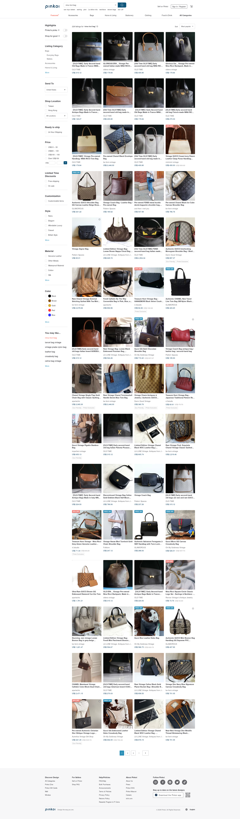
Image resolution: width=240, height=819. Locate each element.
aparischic (107, 304)
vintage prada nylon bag (55, 347)
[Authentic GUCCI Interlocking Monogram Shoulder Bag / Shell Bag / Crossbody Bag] (180, 232)
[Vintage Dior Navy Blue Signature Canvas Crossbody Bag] (180, 667)
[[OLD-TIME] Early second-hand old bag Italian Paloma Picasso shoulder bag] (118, 428)
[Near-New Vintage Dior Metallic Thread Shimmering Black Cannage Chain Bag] (180, 714)
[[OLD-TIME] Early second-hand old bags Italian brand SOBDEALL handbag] (87, 332)
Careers (129, 795)
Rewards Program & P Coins (109, 802)
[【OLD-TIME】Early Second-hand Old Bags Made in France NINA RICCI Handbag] (87, 47)
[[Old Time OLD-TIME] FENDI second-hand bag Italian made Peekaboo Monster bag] (149, 232)
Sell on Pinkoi (163, 6)
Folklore (106, 547)
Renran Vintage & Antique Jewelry (179, 597)
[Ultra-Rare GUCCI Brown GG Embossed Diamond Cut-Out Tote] (87, 575)
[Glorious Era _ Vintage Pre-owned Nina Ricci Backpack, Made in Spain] (180, 47)
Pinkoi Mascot (131, 791)
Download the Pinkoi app (169, 795)
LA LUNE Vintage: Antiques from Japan (118, 254)
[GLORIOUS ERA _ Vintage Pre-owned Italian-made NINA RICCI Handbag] (118, 47)
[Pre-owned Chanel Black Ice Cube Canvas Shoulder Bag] (180, 186)
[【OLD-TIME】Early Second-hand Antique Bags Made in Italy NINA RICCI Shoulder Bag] (87, 478)
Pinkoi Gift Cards (51, 788)
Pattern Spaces (109, 208)
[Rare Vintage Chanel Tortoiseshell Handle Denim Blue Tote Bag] (118, 378)
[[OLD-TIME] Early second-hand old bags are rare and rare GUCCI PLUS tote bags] (180, 478)
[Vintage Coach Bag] (149, 478)
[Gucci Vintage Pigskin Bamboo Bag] (87, 428)
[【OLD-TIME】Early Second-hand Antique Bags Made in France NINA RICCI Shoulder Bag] (87, 93)
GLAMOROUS (77, 208)
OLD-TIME (76, 69)
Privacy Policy (104, 795)
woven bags (112, 9)
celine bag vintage (53, 360)
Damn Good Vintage (174, 254)
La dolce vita (93, 9)
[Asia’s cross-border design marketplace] (52, 6)
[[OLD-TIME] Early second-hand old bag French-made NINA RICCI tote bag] (180, 93)
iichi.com (129, 798)
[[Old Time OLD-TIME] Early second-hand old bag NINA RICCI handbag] (149, 47)
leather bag (50, 351)
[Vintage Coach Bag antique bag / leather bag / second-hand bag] (180, 332)
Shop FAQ (76, 784)
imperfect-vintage (79, 451)
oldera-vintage (109, 69)
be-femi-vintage (109, 162)
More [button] (47, 72)
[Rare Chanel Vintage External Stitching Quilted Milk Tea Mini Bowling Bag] (87, 282)
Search (122, 5)
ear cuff (120, 9)
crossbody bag (51, 356)
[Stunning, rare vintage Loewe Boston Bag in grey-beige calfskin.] (87, 621)
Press (128, 784)
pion (85, 9)
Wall (46, 791)
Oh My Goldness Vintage (144, 354)
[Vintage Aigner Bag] (87, 232)
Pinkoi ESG (130, 788)
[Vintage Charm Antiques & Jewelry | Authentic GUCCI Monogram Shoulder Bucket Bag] (149, 378)
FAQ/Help (102, 781)
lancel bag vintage (53, 342)
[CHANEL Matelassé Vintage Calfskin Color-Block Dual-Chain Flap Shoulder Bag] (87, 667)
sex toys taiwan (69, 9)
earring (79, 9)
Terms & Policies (105, 791)
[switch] (56, 30)
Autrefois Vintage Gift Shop (82, 736)
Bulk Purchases (104, 784)
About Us (129, 781)
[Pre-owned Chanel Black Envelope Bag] (118, 139)
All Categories (50, 781)
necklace (102, 9)
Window (48, 795)
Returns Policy (104, 798)
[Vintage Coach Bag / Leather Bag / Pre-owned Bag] (118, 186)
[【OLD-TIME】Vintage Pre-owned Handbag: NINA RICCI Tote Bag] (87, 139)
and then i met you (141, 208)
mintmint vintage (172, 162)
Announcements (105, 788)
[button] (65, 162)
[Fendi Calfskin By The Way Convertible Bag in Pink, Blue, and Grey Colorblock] (118, 282)
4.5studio (138, 304)
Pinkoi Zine (49, 784)
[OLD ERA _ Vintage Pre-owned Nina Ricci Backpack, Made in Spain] (118, 575)
